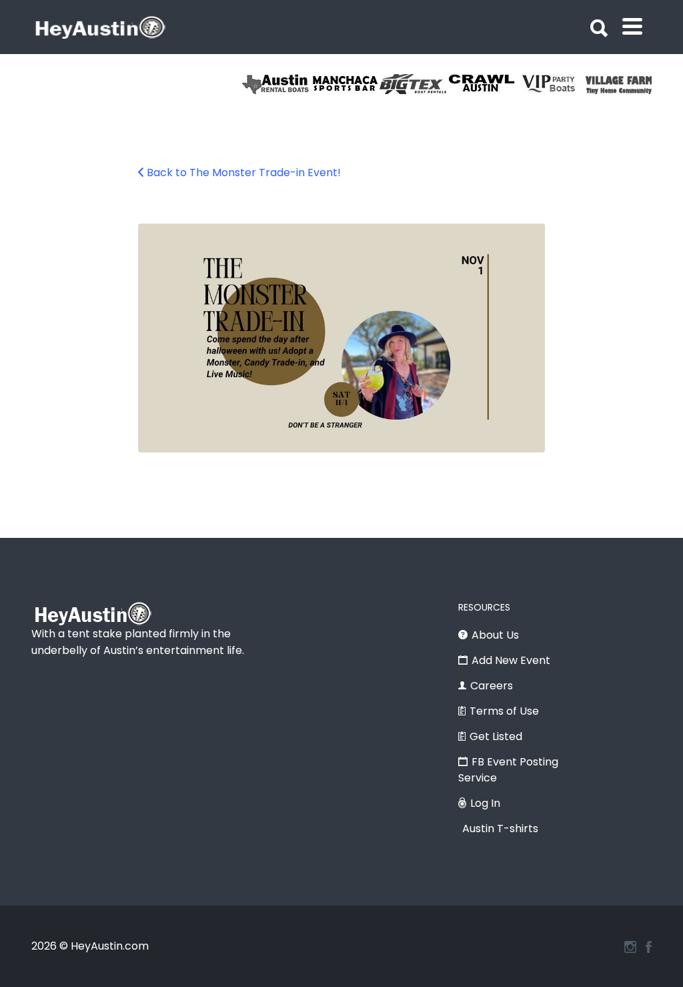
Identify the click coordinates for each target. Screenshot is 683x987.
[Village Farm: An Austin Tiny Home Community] (620, 84)
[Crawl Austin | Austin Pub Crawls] (482, 84)
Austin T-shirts (500, 828)
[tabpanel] (620, 84)
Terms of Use (504, 711)
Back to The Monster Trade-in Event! (244, 172)
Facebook (649, 947)
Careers (491, 685)
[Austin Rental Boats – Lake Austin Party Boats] (276, 84)
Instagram (630, 947)
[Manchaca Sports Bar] (345, 84)
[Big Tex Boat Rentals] (414, 84)
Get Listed (496, 736)
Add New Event (511, 660)
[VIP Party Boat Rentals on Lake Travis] (551, 84)
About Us (495, 635)
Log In (485, 803)
